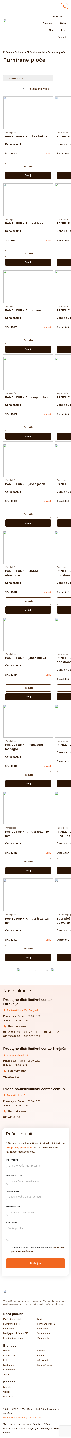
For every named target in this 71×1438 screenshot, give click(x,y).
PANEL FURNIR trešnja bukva (26, 397)
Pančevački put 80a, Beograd (22, 1010)
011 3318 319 (32, 1036)
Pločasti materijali (36, 52)
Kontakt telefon (14, 1175)
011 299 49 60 (11, 1036)
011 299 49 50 (11, 1032)
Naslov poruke (14, 1207)
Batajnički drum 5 (16, 1095)
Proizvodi (19, 52)
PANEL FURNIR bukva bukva (26, 136)
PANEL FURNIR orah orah (24, 310)
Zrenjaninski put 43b (17, 1055)
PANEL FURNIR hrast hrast (24, 223)
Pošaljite (35, 1263)
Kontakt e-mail (13, 1191)
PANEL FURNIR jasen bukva (25, 658)
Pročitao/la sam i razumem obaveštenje (37, 1249)
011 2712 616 (11, 1076)
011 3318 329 (52, 1032)
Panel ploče (10, 133)
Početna (7, 52)
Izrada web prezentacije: (22, 1417)
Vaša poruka (12, 1222)
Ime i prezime (12, 1160)
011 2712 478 (32, 1032)
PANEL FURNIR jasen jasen (25, 484)
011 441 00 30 (11, 1117)
